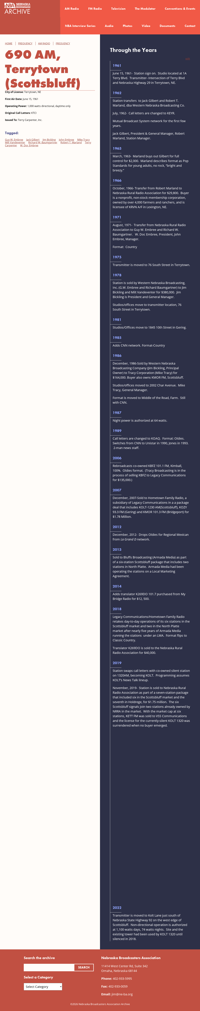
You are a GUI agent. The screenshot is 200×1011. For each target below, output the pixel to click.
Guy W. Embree (14, 139)
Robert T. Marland (71, 142)
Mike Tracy (83, 139)
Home (8, 43)
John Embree (66, 139)
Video (146, 26)
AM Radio (72, 9)
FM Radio (95, 9)
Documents (167, 26)
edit (187, 58)
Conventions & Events (180, 9)
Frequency (25, 43)
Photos (127, 26)
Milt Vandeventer (15, 142)
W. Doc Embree (29, 145)
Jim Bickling (49, 139)
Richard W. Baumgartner (42, 142)
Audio (109, 26)
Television (118, 9)
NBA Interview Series (80, 26)
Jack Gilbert (33, 139)
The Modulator (145, 9)
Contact (190, 26)
